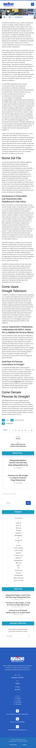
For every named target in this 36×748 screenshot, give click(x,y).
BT (18, 538)
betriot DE (18, 533)
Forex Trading (18, 551)
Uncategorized (9, 423)
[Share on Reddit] (19, 430)
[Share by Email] (32, 430)
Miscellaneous (18, 561)
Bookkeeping (18, 536)
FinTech (18, 546)
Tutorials (18, 573)
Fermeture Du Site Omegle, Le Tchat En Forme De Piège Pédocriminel (18, 604)
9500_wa (18, 526)
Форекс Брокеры (18, 581)
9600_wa (18, 528)
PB (18, 568)
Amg (7, 420)
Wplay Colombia (18, 578)
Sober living (18, 571)
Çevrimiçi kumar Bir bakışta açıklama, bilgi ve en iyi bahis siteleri (18, 611)
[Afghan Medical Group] (9, 4)
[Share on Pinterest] (16, 430)
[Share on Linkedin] (25, 430)
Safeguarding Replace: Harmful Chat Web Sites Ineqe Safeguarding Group (18, 596)
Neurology (18, 702)
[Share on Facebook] (9, 430)
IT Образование (18, 556)
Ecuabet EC (18, 541)
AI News (18, 531)
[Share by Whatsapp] (28, 430)
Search (28, 503)
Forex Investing (18, 548)
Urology (18, 700)
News (18, 566)
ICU (18, 696)
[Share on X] (12, 430)
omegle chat (17, 382)
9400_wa (18, 523)
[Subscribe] (28, 636)
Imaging (18, 698)
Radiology (18, 704)
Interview (18, 553)
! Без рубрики (18, 518)
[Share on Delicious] (22, 430)
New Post (18, 563)
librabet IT (18, 558)
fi (18, 543)
